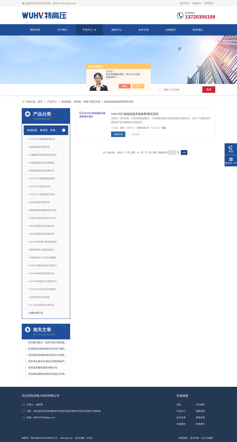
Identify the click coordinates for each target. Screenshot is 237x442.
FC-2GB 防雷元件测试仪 (42, 305)
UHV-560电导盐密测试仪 (42, 273)
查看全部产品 (36, 313)
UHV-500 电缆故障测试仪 (42, 139)
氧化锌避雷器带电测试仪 (42, 234)
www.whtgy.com (68, 3)
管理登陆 (183, 438)
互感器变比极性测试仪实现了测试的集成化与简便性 (48, 348)
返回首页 (184, 3)
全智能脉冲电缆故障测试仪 (43, 154)
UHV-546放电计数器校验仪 (43, 241)
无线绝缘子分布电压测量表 (43, 257)
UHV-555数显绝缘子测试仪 (43, 265)
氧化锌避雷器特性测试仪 (42, 226)
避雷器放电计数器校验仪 (42, 249)
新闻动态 (200, 411)
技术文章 (143, 29)
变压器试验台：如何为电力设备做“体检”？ (48, 342)
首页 (40, 101)
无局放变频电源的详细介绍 (42, 367)
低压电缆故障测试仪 (40, 202)
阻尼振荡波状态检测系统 (42, 162)
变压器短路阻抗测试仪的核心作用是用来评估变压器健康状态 (48, 373)
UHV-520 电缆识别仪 (40, 186)
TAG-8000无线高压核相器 (43, 289)
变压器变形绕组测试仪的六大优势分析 (48, 355)
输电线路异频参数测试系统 (118, 101)
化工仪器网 (207, 438)
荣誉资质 (200, 417)
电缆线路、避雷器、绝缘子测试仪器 (81, 101)
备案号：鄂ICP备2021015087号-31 (40, 438)
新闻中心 (116, 29)
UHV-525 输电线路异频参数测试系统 (134, 114)
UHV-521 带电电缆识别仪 (42, 194)
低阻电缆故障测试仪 (40, 147)
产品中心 (87, 29)
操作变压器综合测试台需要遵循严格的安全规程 (48, 361)
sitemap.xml (66, 438)
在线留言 (196, 3)
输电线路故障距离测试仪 (42, 170)
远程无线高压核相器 (40, 297)
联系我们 (209, 3)
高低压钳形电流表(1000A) (43, 218)
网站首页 (35, 29)
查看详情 (118, 134)
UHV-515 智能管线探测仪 (42, 178)
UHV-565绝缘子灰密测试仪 (43, 281)
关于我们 (62, 29)
